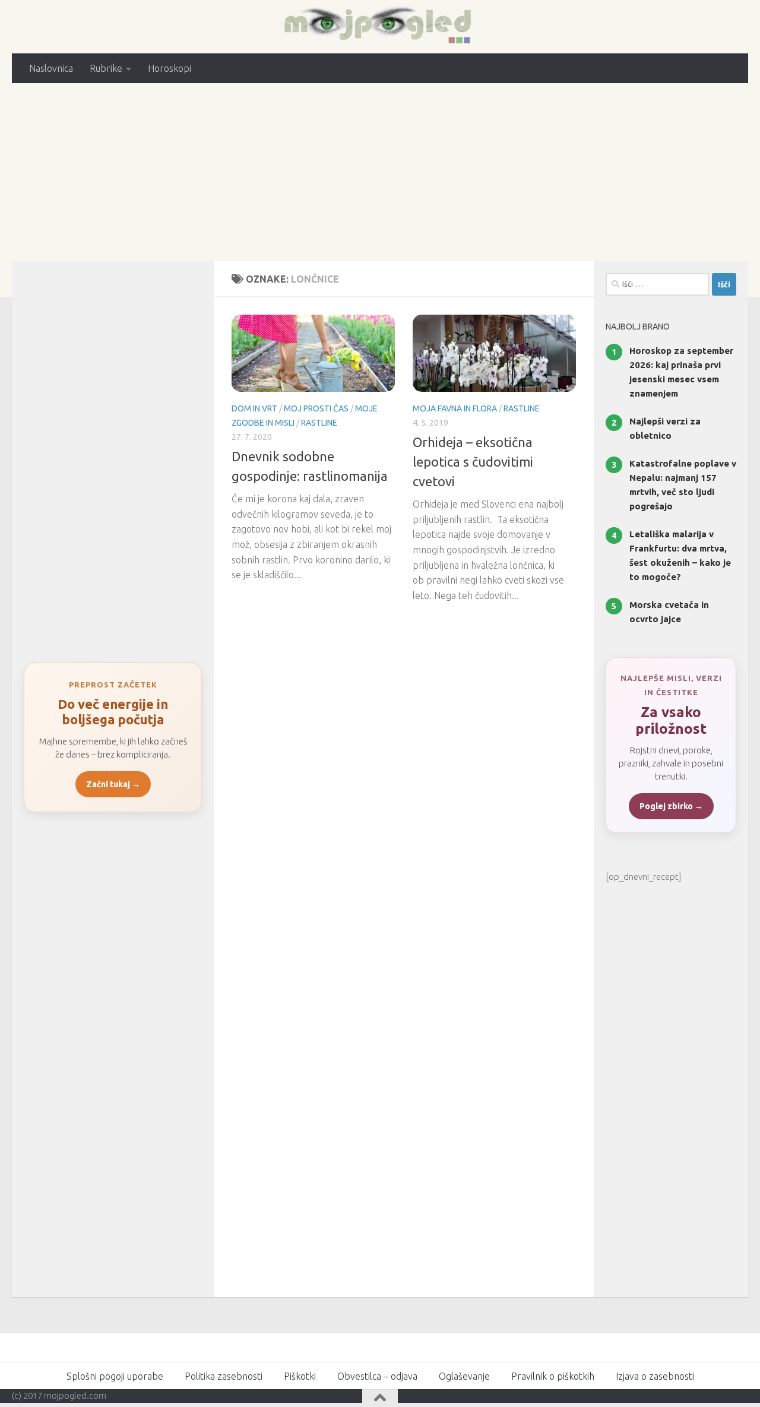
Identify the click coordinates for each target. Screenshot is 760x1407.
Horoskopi (169, 68)
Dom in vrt (254, 408)
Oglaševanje (464, 1376)
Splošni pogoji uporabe (114, 1376)
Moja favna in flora (455, 408)
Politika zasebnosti (223, 1376)
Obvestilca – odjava (377, 1376)
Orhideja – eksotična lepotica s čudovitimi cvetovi (473, 462)
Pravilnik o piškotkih (552, 1376)
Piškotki (300, 1376)
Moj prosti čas (316, 408)
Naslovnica (51, 68)
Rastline (319, 422)
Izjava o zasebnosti (655, 1376)
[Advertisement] (380, 172)
